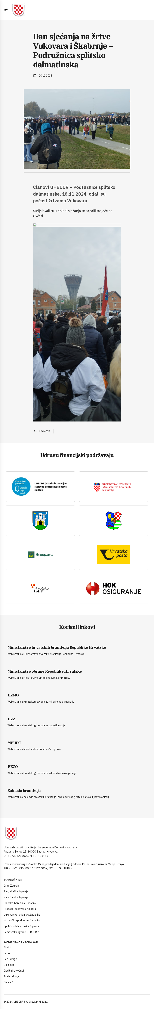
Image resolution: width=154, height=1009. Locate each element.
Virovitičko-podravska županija (22, 920)
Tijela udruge (11, 976)
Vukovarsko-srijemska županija (22, 914)
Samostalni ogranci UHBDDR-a (21, 932)
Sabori (7, 953)
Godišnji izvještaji (14, 970)
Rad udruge (10, 959)
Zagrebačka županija (16, 891)
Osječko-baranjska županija (20, 903)
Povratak (41, 431)
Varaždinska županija (16, 897)
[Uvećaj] (116, 228)
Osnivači (9, 982)
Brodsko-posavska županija (20, 909)
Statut (7, 947)
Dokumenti (10, 965)
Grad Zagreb (11, 885)
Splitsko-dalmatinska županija (21, 926)
